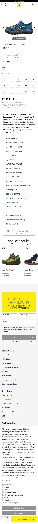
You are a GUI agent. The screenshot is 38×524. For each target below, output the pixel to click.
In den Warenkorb (23, 519)
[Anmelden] (2, 5)
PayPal (7, 497)
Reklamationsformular (10, 403)
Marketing (9, 490)
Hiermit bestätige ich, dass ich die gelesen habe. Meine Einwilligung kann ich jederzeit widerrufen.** (19, 329)
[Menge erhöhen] (7, 517)
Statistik (8, 487)
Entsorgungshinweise (9, 380)
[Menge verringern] (7, 520)
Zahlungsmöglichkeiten (10, 367)
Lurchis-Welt (6, 355)
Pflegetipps (6, 359)
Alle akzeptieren (19, 508)
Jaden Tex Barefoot (9, 270)
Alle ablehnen (19, 513)
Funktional (9, 500)
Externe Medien (11, 492)
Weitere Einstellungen (10, 503)
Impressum (6, 408)
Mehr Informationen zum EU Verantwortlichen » (17, 232)
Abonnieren (18, 338)
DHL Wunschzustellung (14, 495)
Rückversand (6, 376)
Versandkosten (17, 102)
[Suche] (6, 5)
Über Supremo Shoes (9, 384)
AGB (3, 416)
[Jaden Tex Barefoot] (11, 259)
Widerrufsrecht (7, 395)
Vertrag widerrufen (8, 399)
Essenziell (8, 485)
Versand (5, 371)
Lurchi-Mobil (6, 363)
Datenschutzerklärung (10, 412)
